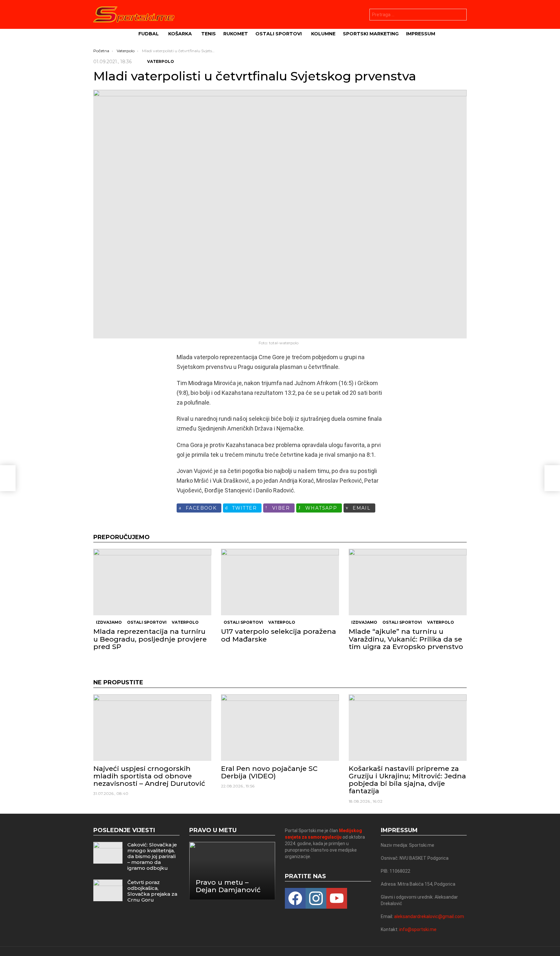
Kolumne (323, 34)
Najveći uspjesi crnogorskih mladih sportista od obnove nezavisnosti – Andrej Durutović (149, 775)
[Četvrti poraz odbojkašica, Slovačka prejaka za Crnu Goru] (107, 890)
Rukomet (235, 34)
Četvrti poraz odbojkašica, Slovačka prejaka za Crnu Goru (152, 891)
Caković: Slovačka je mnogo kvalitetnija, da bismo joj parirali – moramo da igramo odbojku (152, 856)
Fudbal (148, 34)
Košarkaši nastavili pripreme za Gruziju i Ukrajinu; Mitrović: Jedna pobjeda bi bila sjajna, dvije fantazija (407, 779)
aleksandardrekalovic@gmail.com (429, 916)
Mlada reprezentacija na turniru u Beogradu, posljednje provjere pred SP (150, 638)
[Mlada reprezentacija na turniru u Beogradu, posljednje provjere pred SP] (152, 582)
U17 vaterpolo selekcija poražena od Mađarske (278, 635)
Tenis (208, 34)
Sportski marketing (371, 34)
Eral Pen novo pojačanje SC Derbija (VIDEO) (269, 772)
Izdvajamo (109, 622)
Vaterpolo (185, 622)
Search (460, 15)
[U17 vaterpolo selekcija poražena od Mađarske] (280, 582)
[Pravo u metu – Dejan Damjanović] (232, 871)
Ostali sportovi (278, 34)
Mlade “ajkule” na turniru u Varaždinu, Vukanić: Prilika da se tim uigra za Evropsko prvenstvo (406, 638)
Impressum (420, 34)
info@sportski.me (418, 929)
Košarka (180, 34)
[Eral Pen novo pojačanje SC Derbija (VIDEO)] (280, 727)
